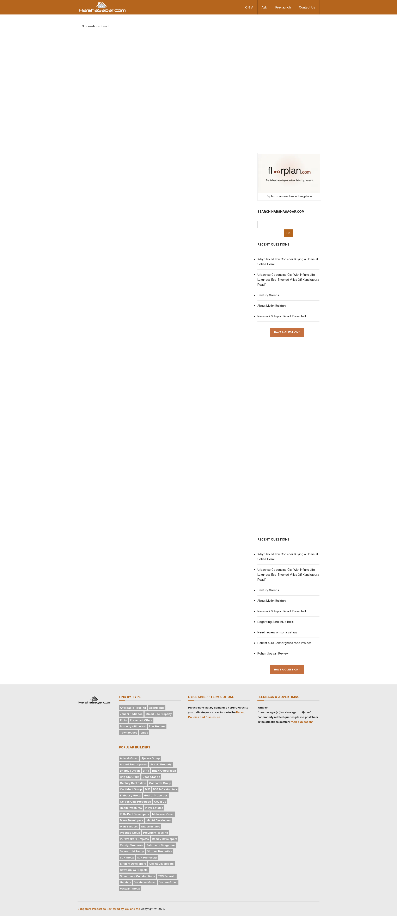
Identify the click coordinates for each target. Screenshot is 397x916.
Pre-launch (283, 7)
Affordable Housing (133, 707)
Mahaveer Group (163, 814)
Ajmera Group (150, 758)
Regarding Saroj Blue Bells (275, 621)
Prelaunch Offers (141, 720)
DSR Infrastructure (165, 789)
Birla (146, 770)
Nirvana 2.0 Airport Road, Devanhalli (281, 316)
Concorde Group (160, 783)
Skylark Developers (133, 863)
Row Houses (157, 726)
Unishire (125, 882)
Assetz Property (161, 764)
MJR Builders (129, 826)
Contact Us (307, 7)
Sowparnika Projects (134, 870)
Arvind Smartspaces (133, 764)
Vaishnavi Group (145, 882)
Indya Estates (154, 807)
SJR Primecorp (147, 857)
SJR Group (127, 857)
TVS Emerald (167, 876)
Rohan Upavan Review (272, 653)
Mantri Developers (158, 820)
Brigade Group (129, 776)
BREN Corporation (164, 770)
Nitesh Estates (150, 826)
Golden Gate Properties (135, 801)
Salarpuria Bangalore (160, 845)
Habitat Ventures (131, 807)
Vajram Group (168, 882)
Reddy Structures (131, 845)
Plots (123, 720)
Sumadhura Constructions (137, 876)
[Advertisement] (288, 83)
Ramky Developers (164, 838)
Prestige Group (130, 832)
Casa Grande (151, 776)
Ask (264, 7)
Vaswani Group (130, 888)
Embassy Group (130, 795)
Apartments (156, 707)
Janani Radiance (131, 714)
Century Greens (268, 295)
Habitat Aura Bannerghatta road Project (284, 643)
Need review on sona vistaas (277, 632)
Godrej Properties (156, 795)
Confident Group (131, 789)
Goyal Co (160, 801)
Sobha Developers (161, 863)
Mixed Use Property (159, 714)
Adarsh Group (129, 758)
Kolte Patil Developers (134, 814)
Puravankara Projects (134, 838)
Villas (144, 732)
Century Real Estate (133, 783)
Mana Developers (131, 820)
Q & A (249, 7)
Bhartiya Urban (130, 770)
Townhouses (128, 732)
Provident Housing (155, 832)
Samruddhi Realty (132, 851)
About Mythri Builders (271, 305)
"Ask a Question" (302, 721)
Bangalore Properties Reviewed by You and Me (109, 908)
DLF (147, 789)
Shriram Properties (159, 851)
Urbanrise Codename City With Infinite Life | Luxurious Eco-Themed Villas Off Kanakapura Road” (288, 279)
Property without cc (133, 726)
